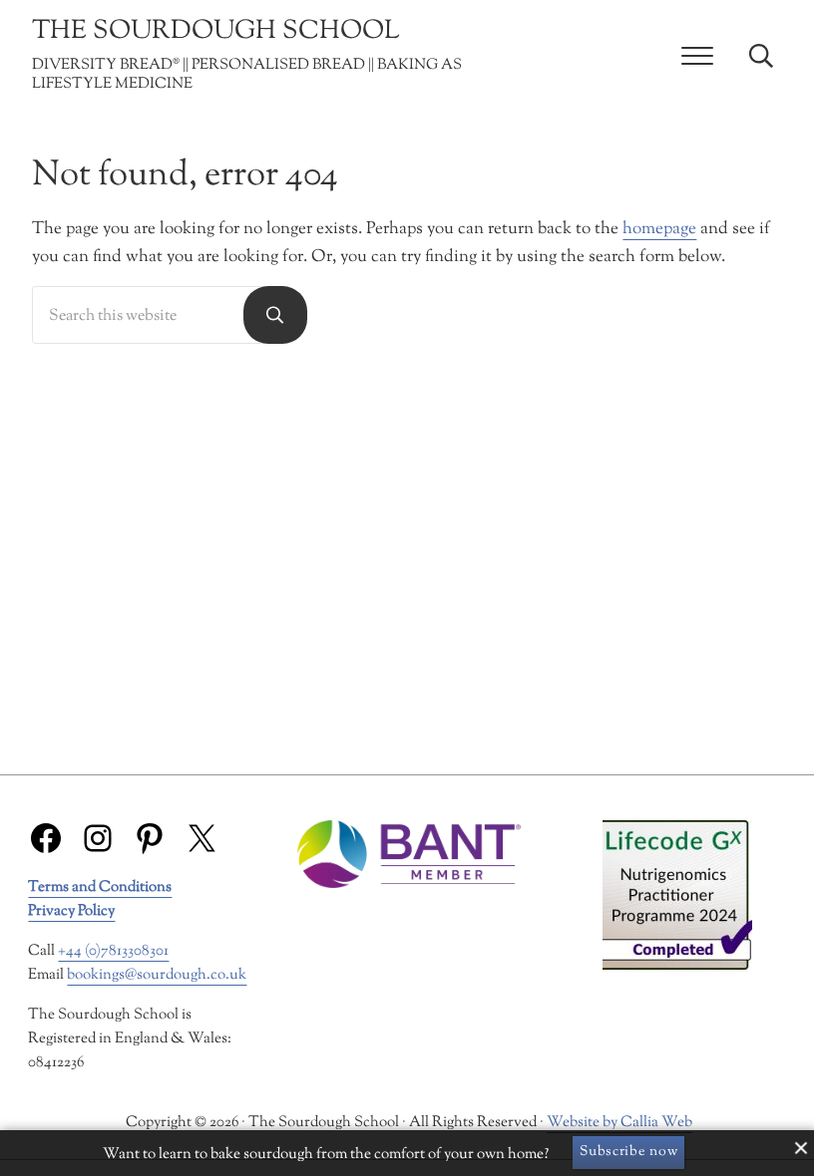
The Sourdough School (216, 32)
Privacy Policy (71, 911)
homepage (659, 228)
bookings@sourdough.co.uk (156, 975)
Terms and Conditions (100, 887)
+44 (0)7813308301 (113, 951)
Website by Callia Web (619, 1122)
